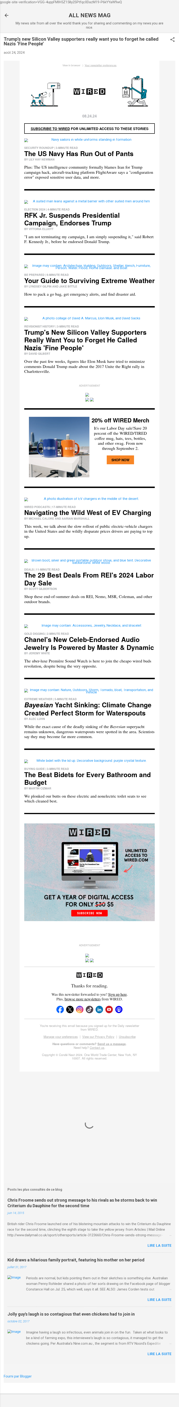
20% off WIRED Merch (120, 420)
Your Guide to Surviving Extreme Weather (89, 280)
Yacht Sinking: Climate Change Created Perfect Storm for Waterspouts (87, 709)
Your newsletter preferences (101, 65)
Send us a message (111, 1044)
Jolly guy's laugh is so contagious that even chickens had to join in (71, 1314)
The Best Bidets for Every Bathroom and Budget (87, 778)
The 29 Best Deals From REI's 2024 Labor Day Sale (89, 579)
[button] (172, 40)
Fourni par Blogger (18, 1376)
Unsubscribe (127, 1036)
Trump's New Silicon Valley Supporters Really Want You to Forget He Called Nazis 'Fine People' (85, 339)
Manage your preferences (61, 1036)
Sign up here (117, 994)
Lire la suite (160, 1245)
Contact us (97, 1047)
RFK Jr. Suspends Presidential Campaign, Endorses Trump (72, 219)
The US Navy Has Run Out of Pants (79, 153)
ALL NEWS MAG (89, 15)
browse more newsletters (83, 998)
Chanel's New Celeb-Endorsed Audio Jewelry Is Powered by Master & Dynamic (89, 643)
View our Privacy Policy (98, 1036)
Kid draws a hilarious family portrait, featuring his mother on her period (76, 1259)
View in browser (71, 65)
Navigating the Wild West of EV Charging (87, 512)
